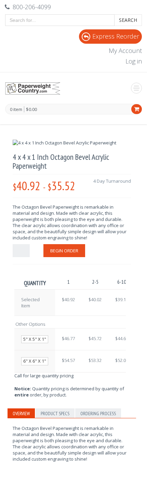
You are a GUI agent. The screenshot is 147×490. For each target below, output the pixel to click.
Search (128, 20)
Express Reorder (115, 36)
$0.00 (31, 109)
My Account (125, 50)
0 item (16, 109)
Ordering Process (98, 413)
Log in (133, 61)
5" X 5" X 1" (34, 339)
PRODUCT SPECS (55, 413)
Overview (21, 413)
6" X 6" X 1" (34, 361)
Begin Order (64, 251)
